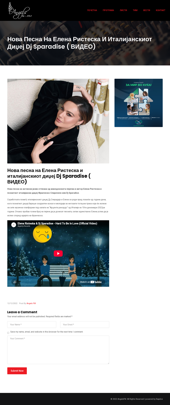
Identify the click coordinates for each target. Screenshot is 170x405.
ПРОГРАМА (108, 10)
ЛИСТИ (123, 10)
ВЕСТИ (146, 10)
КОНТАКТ (160, 10)
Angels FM (31, 303)
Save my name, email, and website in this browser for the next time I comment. (46, 332)
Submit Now (17, 370)
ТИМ (135, 10)
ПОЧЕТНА (92, 10)
